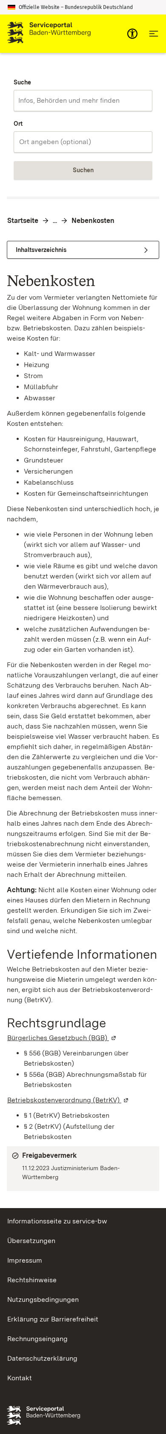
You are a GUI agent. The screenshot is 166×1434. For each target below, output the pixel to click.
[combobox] (83, 100)
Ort (18, 123)
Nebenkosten (93, 221)
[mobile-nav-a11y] (132, 33)
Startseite (22, 221)
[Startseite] (49, 33)
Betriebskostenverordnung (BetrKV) (68, 1100)
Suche (22, 82)
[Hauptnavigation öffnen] (153, 33)
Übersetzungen (31, 1241)
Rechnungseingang (37, 1339)
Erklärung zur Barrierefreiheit (52, 1319)
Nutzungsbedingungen (43, 1299)
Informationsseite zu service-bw (57, 1221)
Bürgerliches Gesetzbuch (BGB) (62, 1038)
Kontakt (19, 1378)
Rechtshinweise (32, 1280)
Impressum (24, 1260)
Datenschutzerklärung (42, 1358)
